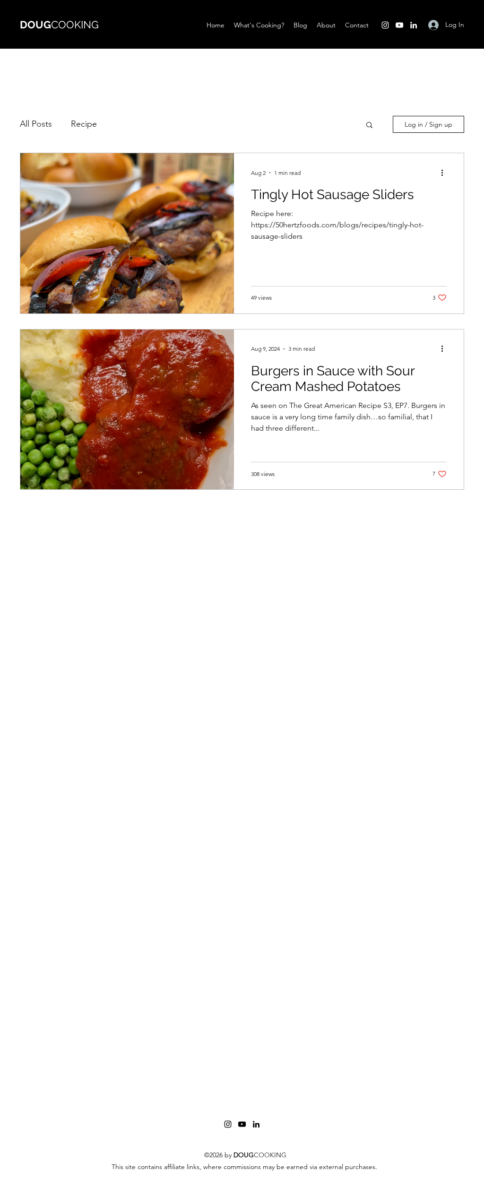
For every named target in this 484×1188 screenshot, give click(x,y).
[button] (369, 125)
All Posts (36, 124)
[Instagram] (385, 25)
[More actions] (445, 172)
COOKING (59, 24)
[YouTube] (399, 25)
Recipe (84, 124)
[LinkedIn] (413, 25)
